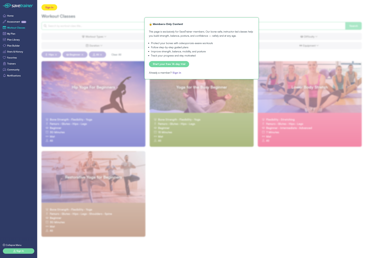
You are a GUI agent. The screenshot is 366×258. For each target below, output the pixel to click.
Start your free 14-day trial (169, 64)
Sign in (176, 72)
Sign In (49, 7)
